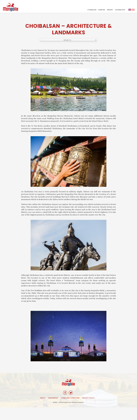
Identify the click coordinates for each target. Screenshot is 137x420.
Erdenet (110, 9)
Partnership (53, 398)
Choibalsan (91, 9)
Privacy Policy (88, 398)
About (42, 398)
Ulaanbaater (120, 9)
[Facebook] (65, 393)
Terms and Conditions (70, 398)
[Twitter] (71, 393)
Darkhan (101, 9)
